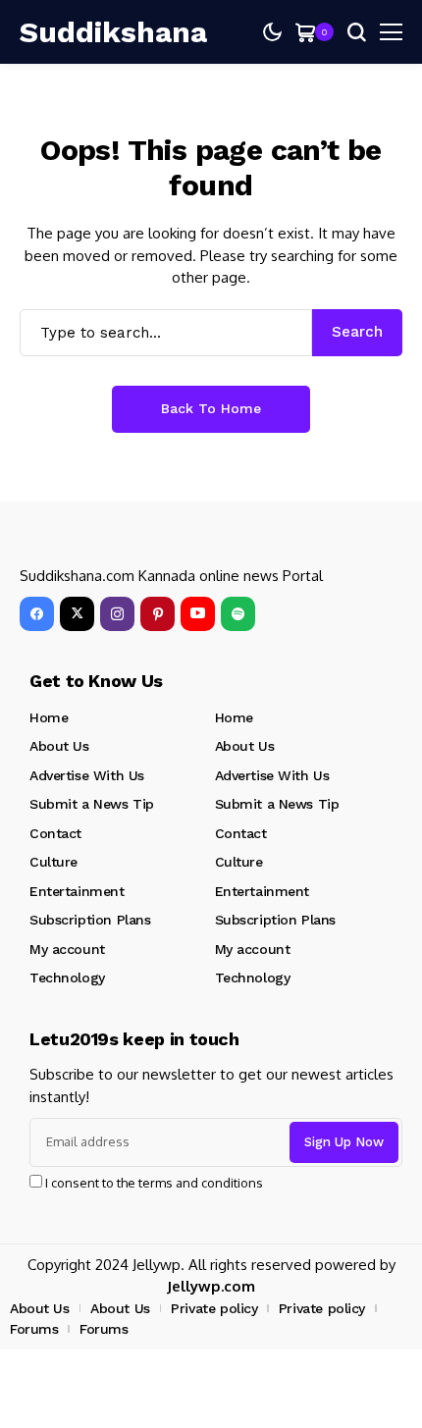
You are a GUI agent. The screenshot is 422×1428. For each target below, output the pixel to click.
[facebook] (37, 614)
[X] (77, 614)
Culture (53, 862)
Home (48, 717)
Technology (67, 977)
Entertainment (77, 891)
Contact (55, 833)
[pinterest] (157, 614)
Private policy (214, 1308)
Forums (34, 1329)
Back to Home (211, 408)
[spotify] (238, 614)
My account (67, 949)
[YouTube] (198, 614)
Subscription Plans (89, 919)
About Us (59, 746)
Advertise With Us (86, 775)
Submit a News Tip (91, 804)
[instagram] (117, 614)
